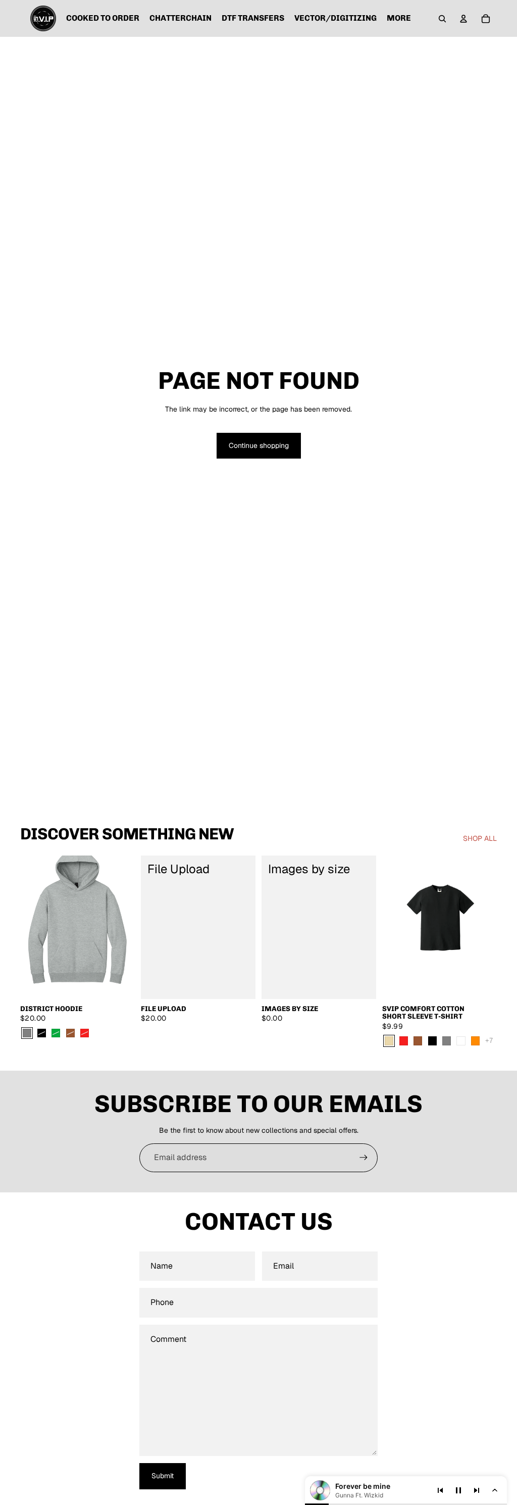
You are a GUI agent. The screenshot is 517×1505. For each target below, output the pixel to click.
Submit (162, 1475)
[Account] (463, 19)
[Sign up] (363, 1157)
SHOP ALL (480, 838)
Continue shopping (259, 445)
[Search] (442, 19)
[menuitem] (399, 19)
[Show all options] (489, 1040)
